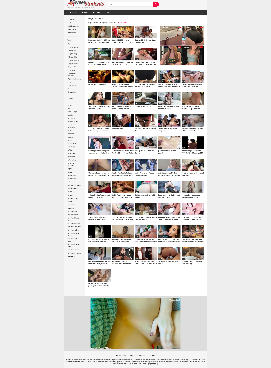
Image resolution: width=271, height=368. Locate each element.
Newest (72, 19)
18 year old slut (73, 63)
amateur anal (72, 211)
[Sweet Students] (85, 3)
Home (74, 12)
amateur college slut (73, 245)
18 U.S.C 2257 (141, 355)
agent (70, 169)
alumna (70, 201)
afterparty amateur (71, 164)
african (70, 150)
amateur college (73, 230)
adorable (71, 137)
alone (70, 192)
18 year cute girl (73, 47)
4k (69, 102)
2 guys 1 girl (72, 85)
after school (72, 160)
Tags (86, 12)
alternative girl (73, 198)
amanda (71, 205)
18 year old (72, 50)
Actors (97, 12)
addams (71, 134)
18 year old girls (73, 60)
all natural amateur (74, 185)
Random (73, 33)
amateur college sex (73, 240)
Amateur (71, 208)
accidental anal (73, 121)
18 (69, 44)
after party (71, 157)
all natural (71, 182)
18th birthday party (74, 79)
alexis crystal (72, 178)
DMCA (131, 355)
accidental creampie (71, 126)
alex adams (72, 175)
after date (71, 153)
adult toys (71, 147)
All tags (71, 256)
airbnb (70, 172)
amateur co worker (74, 227)
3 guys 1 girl (72, 92)
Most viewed (74, 26)
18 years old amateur (72, 75)
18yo (70, 82)
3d (69, 95)
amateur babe (73, 215)
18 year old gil (72, 54)
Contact (108, 12)
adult (70, 140)
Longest (73, 29)
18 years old (72, 70)
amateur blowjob (74, 223)
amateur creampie (74, 253)
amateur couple (73, 250)
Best (71, 23)
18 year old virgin (74, 67)
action (70, 130)
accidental (71, 118)
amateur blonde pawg (73, 219)
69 (69, 108)
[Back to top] (264, 361)
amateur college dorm (73, 234)
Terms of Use (121, 355)
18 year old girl (73, 57)
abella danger (72, 112)
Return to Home (123, 23)
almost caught (73, 188)
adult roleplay (72, 143)
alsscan (70, 195)
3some (70, 99)
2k (69, 89)
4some (70, 105)
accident (71, 115)
